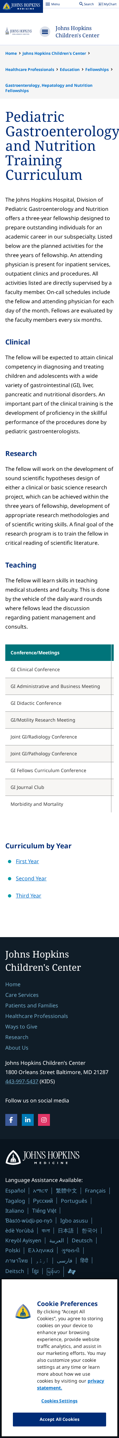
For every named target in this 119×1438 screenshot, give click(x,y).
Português (74, 1200)
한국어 (90, 1230)
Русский (43, 1200)
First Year (27, 861)
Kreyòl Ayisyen (23, 1240)
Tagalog (15, 1200)
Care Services (22, 994)
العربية (56, 1240)
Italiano (14, 1210)
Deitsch (14, 1271)
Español (15, 1190)
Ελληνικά (41, 1250)
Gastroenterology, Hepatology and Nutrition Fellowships (49, 87)
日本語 (66, 1230)
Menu (52, 5)
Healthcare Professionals (29, 69)
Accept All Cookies (59, 1419)
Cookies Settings (59, 1401)
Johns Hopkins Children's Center (77, 31)
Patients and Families (31, 1005)
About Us (16, 1047)
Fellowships (97, 69)
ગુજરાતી (70, 1250)
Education (70, 69)
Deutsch (82, 1240)
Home (11, 53)
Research (16, 1037)
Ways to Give (21, 1026)
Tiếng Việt (44, 1210)
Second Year (31, 878)
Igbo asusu (74, 1220)
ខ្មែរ (35, 1271)
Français (95, 1190)
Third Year (28, 895)
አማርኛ (40, 1190)
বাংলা (46, 1230)
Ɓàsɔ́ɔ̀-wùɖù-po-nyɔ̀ (28, 1220)
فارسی (64, 1260)
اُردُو (42, 1260)
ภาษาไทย (16, 1260)
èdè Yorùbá (19, 1230)
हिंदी (84, 1260)
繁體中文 (66, 1190)
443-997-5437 (21, 1081)
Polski (12, 1250)
